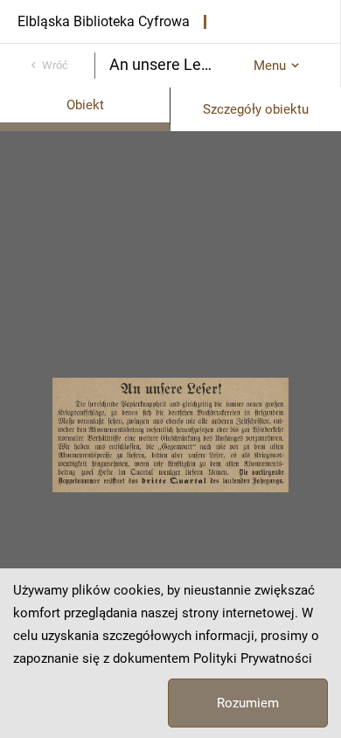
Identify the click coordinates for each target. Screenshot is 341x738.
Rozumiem (248, 703)
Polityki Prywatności (252, 658)
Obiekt (85, 105)
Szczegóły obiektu (256, 109)
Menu (270, 65)
